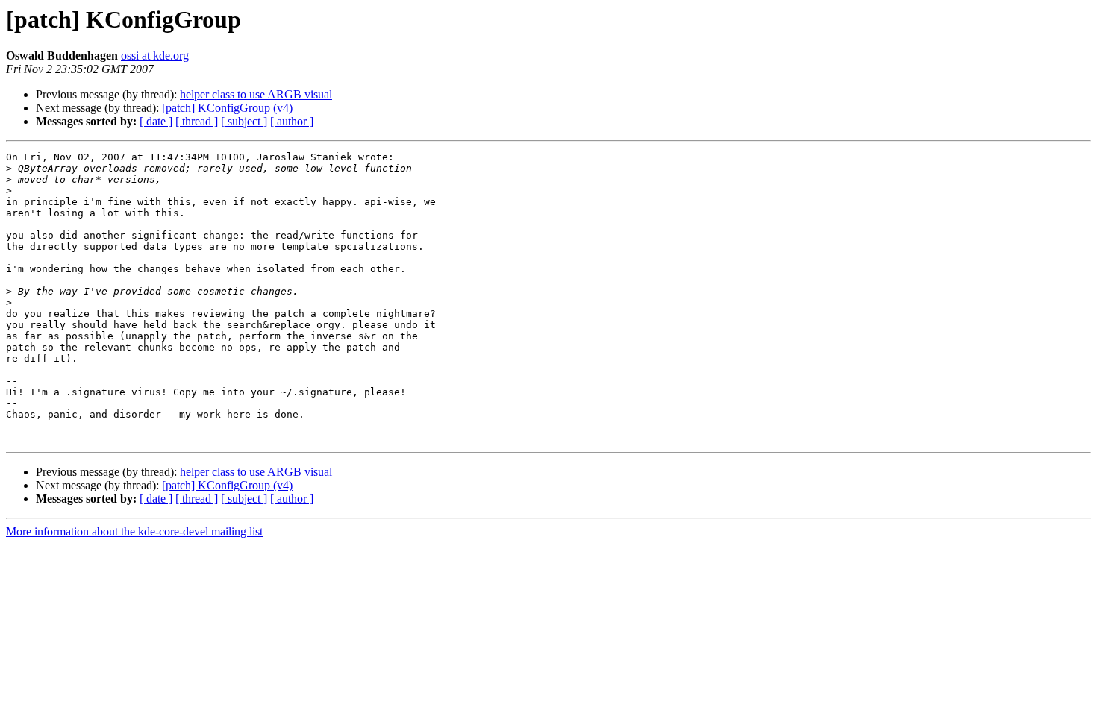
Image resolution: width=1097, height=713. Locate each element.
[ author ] (291, 121)
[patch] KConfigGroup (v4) (227, 107)
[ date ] (156, 121)
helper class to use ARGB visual (256, 94)
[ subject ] (244, 121)
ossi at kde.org (155, 55)
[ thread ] (196, 121)
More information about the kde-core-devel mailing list (134, 531)
